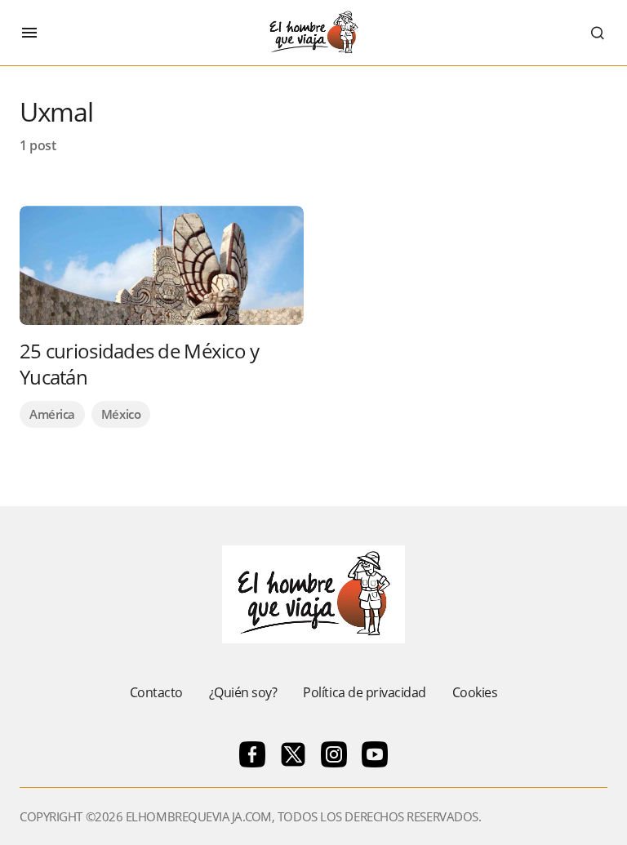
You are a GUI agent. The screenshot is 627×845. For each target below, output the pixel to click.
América (52, 414)
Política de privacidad (364, 692)
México (120, 414)
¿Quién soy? (243, 692)
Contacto (156, 692)
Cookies (475, 692)
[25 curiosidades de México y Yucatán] (162, 265)
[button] (29, 32)
